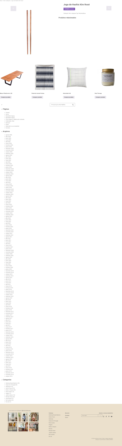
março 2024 (9, 184)
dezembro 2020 (10, 250)
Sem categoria (72, 13)
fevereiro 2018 (9, 308)
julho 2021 (8, 238)
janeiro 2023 (9, 208)
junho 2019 (8, 281)
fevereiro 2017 (9, 329)
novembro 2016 (10, 334)
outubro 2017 (9, 315)
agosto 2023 (9, 196)
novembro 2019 (10, 272)
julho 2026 (8, 136)
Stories (50, 428)
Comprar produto (5, 97)
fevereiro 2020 (9, 267)
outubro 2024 (9, 172)
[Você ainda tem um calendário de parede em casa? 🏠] (12, 427)
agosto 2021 (9, 237)
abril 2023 (8, 203)
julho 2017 (8, 320)
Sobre (7, 124)
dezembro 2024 (10, 169)
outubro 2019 (9, 274)
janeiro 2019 (9, 289)
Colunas (8, 112)
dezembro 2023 (10, 189)
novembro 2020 (10, 252)
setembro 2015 (9, 357)
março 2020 (9, 266)
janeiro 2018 (9, 310)
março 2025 (9, 164)
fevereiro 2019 (9, 288)
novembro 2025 (10, 150)
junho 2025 (8, 159)
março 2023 (9, 204)
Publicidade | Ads (10, 121)
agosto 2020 (9, 257)
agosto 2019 (9, 278)
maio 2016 (8, 344)
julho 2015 (8, 361)
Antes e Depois (9, 390)
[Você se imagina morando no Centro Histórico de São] (33, 427)
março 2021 (9, 245)
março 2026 (9, 143)
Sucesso (8, 128)
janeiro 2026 (9, 147)
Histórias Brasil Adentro (11, 383)
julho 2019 (8, 279)
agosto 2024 (9, 176)
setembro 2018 (9, 296)
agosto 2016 (9, 339)
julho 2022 (8, 218)
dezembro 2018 (10, 291)
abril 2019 (8, 284)
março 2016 (9, 347)
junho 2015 (8, 362)
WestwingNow (82, 13)
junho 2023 (8, 199)
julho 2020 (8, 259)
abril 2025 (8, 162)
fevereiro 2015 (9, 369)
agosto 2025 (9, 155)
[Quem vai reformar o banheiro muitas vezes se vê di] (12, 417)
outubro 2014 (9, 376)
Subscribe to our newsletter (12, 126)
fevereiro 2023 (9, 206)
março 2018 (9, 306)
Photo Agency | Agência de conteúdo (15, 119)
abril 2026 (8, 142)
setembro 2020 (9, 255)
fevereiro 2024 (9, 186)
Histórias (8, 386)
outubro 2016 (9, 335)
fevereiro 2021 (9, 247)
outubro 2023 (9, 193)
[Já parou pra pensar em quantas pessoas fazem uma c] (23, 417)
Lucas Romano (102, 439)
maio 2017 (8, 323)
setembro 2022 (9, 215)
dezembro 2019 (10, 271)
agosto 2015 (9, 359)
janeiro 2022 (9, 228)
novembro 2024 (10, 170)
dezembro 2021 (10, 230)
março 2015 (9, 368)
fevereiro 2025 (9, 165)
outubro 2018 (9, 295)
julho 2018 (8, 300)
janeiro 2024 (9, 187)
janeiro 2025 (9, 167)
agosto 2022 (9, 216)
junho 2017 (8, 322)
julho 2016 (8, 340)
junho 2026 (8, 138)
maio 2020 (8, 262)
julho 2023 (8, 198)
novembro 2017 (10, 313)
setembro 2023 (9, 194)
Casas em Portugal (10, 385)
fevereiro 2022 (9, 227)
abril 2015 (8, 366)
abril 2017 (8, 325)
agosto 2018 (9, 298)
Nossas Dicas (9, 397)
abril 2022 (8, 223)
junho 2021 (8, 240)
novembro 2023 (10, 191)
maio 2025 (8, 160)
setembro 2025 (9, 153)
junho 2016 (8, 342)
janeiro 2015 (9, 371)
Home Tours (9, 388)
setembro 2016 (9, 337)
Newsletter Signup (10, 116)
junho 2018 (8, 301)
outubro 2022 (9, 213)
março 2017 (9, 327)
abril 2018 (8, 305)
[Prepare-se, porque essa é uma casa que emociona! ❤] (33, 417)
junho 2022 (8, 220)
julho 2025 (8, 157)
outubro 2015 (9, 356)
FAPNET (111, 439)
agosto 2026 (9, 135)
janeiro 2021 (9, 249)
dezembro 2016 (10, 332)
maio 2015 (8, 364)
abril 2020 (8, 264)
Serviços (8, 123)
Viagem (7, 393)
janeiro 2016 (9, 351)
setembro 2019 (9, 276)
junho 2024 (8, 179)
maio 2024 (8, 181)
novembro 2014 (10, 374)
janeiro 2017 (9, 330)
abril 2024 (8, 182)
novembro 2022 (10, 211)
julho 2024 (8, 177)
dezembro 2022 (10, 210)
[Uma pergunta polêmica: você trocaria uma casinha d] (23, 427)
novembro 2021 (10, 232)
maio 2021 (8, 242)
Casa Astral (8, 398)
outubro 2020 (9, 254)
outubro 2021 (9, 233)
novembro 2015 (10, 354)
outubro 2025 (9, 152)
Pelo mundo (9, 392)
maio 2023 (8, 201)
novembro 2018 (10, 293)
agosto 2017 (9, 318)
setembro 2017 (9, 317)
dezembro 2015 (10, 352)
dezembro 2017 (10, 312)
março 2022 (9, 225)
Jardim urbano (9, 395)
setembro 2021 (9, 235)
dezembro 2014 (10, 373)
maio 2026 (8, 140)
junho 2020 (8, 261)
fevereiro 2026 (9, 145)
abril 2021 (8, 244)
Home (7, 114)
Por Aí (7, 402)
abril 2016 (8, 346)
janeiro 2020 (9, 269)
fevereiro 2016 (9, 349)
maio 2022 (8, 221)
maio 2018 (8, 303)
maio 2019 (8, 283)
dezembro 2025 (10, 148)
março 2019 (9, 286)
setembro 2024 (9, 174)
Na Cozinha (8, 400)
